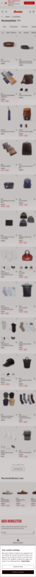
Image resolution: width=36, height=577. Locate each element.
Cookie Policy (25, 561)
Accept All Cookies (18, 572)
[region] (18, 561)
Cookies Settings (18, 566)
